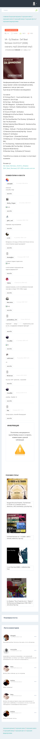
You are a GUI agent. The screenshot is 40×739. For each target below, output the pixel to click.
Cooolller (10, 341)
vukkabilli (9, 183)
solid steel (10, 358)
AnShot (12, 680)
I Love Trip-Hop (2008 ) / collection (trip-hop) (18, 568)
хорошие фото (30, 19)
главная (6, 16)
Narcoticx (10, 302)
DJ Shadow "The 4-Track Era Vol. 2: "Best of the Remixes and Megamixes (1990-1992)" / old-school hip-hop (20, 603)
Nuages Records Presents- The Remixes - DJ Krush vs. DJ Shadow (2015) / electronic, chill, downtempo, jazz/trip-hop (19, 504)
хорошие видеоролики (10, 21)
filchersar (10, 375)
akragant (13, 635)
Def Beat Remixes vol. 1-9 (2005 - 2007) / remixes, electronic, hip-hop (19, 537)
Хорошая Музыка (11, 30)
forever (17, 50)
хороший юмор (19, 19)
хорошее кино (26, 16)
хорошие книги (8, 19)
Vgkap (9, 283)
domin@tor (10, 257)
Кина (11, 666)
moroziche (13, 649)
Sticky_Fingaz (11, 203)
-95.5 (31, 33)
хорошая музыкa (15, 16)
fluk (8, 410)
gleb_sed (10, 220)
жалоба (9, 193)
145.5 (23, 33)
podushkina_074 (12, 320)
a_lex (8, 238)
